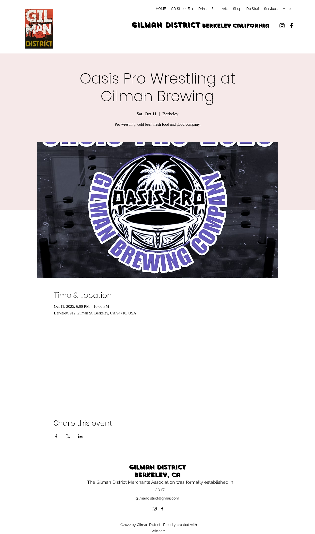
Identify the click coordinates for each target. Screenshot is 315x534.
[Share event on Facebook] (56, 436)
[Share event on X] (68, 436)
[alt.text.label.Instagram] (282, 25)
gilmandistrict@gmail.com (157, 498)
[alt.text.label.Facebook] (291, 25)
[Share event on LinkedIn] (80, 436)
